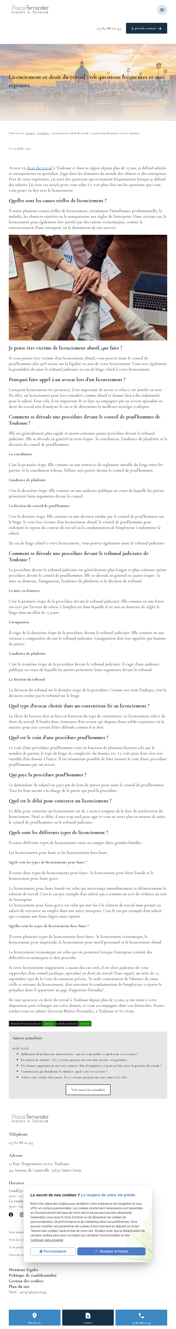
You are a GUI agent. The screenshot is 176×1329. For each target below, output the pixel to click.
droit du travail (39, 168)
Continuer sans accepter (47, 1240)
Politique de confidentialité (33, 1275)
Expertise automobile (21, 1255)
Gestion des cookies (26, 1281)
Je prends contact (144, 28)
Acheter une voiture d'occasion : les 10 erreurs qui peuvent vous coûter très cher (74, 1077)
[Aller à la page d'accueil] (31, 9)
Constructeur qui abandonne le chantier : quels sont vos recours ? (64, 1071)
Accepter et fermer (113, 1251)
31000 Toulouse (39, 1163)
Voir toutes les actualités (88, 1090)
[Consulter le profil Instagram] (22, 1214)
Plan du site (19, 1286)
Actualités (43, 133)
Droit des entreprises (21, 1240)
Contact (88, 1322)
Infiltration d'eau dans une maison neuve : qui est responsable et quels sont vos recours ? (79, 1054)
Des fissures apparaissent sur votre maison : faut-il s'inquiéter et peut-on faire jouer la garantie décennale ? (91, 1066)
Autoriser (48, 1023)
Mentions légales (23, 1269)
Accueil (30, 133)
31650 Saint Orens (45, 1170)
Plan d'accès (34, 1322)
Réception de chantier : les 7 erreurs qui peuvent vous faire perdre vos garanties (74, 1060)
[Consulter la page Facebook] (11, 1214)
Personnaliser (55, 1251)
